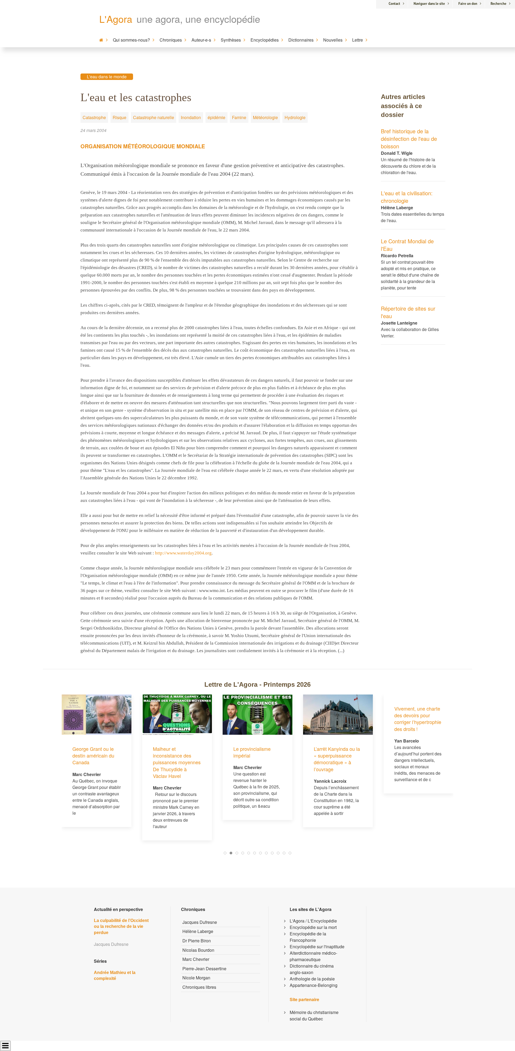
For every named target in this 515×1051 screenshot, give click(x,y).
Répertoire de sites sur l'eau (408, 312)
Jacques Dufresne (199, 922)
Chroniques (171, 40)
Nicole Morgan (196, 978)
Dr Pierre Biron (196, 941)
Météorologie (265, 117)
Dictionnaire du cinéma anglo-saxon (312, 969)
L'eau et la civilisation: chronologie (407, 196)
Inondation (191, 117)
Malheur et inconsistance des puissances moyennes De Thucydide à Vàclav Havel (121, 762)
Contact (394, 3)
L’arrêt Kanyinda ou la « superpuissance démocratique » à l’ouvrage (281, 759)
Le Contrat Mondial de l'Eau (407, 244)
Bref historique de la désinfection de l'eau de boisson (409, 138)
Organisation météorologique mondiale (142, 146)
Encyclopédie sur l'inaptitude (317, 946)
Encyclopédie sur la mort (313, 927)
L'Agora (115, 18)
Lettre (357, 40)
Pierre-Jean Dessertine (204, 968)
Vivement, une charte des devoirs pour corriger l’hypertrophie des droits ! (362, 718)
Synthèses (231, 40)
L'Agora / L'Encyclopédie (313, 921)
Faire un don (467, 3)
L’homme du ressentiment (433, 752)
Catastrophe (94, 117)
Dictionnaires (301, 40)
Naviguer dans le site (429, 3)
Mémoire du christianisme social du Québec (314, 1015)
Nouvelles (333, 40)
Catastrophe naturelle (153, 117)
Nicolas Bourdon (198, 950)
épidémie (216, 117)
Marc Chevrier (195, 959)
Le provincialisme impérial (196, 752)
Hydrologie (295, 117)
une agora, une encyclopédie (198, 18)
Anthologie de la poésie (312, 979)
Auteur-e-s (201, 40)
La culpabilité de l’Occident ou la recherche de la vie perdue (121, 926)
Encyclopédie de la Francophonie (308, 937)
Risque (119, 117)
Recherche (498, 3)
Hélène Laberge (197, 931)
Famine (239, 117)
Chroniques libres (199, 987)
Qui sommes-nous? (131, 40)
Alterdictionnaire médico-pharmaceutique (313, 956)
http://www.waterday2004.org (183, 553)
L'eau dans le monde (107, 77)
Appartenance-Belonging (313, 985)
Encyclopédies (265, 40)
